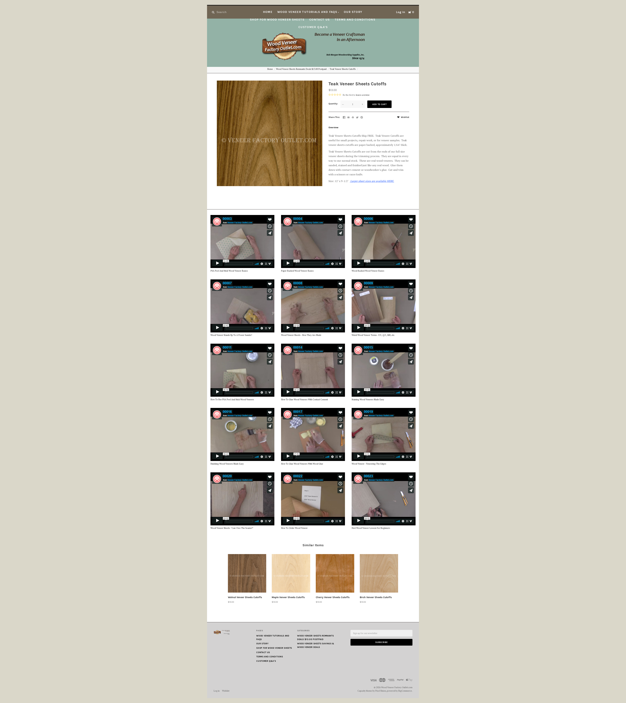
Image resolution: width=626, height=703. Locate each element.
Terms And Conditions (355, 19)
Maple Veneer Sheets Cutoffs (288, 597)
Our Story (353, 12)
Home (267, 12)
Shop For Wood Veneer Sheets (277, 19)
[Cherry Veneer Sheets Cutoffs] (335, 574)
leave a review (362, 94)
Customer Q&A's (313, 27)
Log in (400, 12)
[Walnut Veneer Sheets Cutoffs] (247, 574)
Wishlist (404, 117)
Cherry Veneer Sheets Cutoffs (333, 597)
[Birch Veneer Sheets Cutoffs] (379, 574)
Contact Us (319, 19)
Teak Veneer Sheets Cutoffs (343, 69)
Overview (333, 127)
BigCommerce (405, 690)
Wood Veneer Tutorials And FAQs (307, 12)
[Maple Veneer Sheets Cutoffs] (291, 574)
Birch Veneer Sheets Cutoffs (376, 597)
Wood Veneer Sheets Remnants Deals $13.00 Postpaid (301, 69)
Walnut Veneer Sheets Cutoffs (245, 597)
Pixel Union (380, 690)
